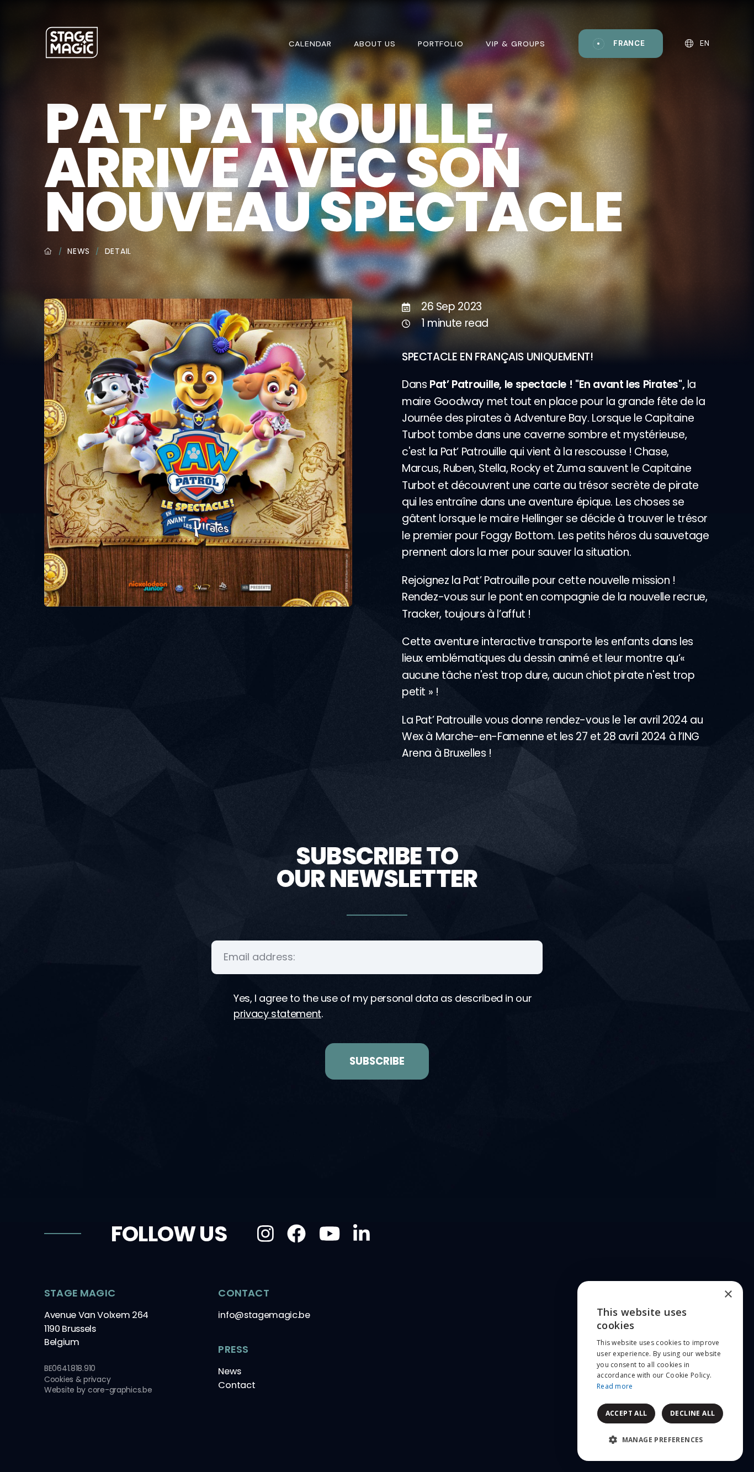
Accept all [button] (626, 1413)
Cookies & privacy (77, 1379)
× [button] (728, 1294)
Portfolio (441, 44)
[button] (660, 1440)
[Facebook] (296, 1233)
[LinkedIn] (361, 1233)
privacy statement (277, 1014)
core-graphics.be (120, 1389)
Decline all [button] (692, 1413)
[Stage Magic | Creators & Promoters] (71, 42)
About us (375, 44)
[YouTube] (329, 1233)
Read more (615, 1386)
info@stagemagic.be (264, 1315)
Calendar (310, 44)
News (78, 251)
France (629, 43)
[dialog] (660, 1371)
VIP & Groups (515, 44)
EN (704, 43)
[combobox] (704, 1294)
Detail (118, 251)
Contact (236, 1385)
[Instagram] (265, 1233)
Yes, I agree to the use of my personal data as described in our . (382, 1006)
